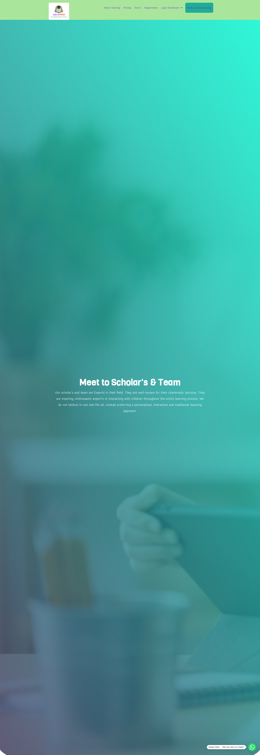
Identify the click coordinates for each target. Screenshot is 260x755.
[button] (252, 747)
